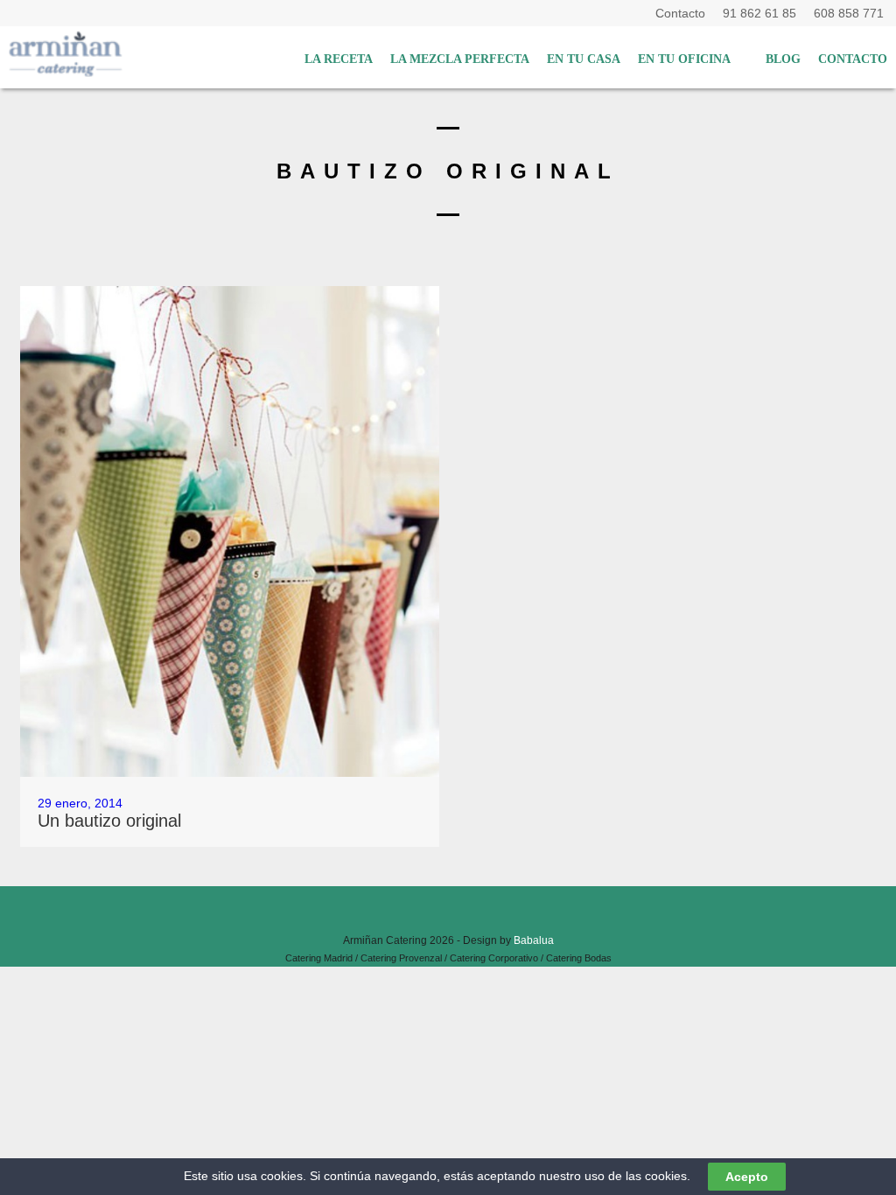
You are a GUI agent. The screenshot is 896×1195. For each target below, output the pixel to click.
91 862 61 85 (763, 13)
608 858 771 (849, 13)
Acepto (746, 1177)
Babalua (534, 940)
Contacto (684, 13)
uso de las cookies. (637, 1176)
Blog (783, 59)
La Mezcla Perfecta (459, 59)
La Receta (338, 59)
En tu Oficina (684, 59)
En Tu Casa (583, 59)
